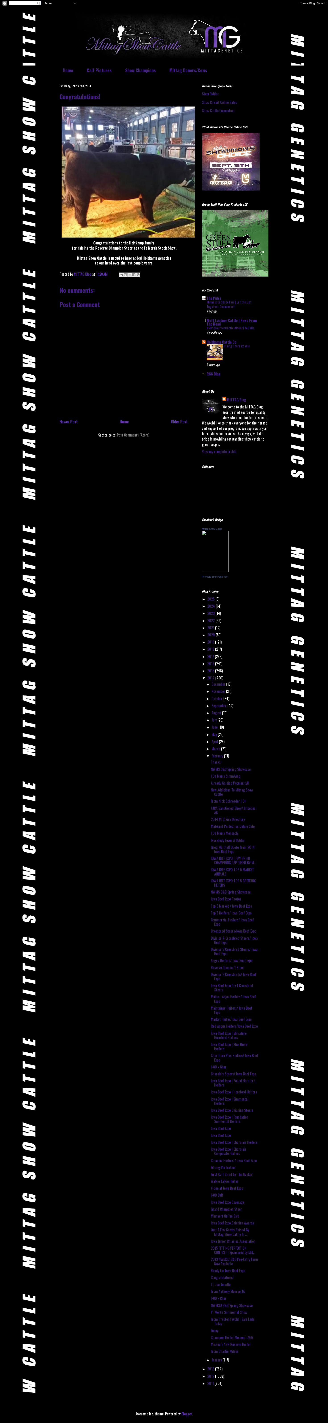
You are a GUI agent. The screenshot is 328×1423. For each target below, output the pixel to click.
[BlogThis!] (125, 275)
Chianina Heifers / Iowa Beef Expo (234, 1160)
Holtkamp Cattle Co (221, 342)
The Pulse (214, 298)
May (215, 734)
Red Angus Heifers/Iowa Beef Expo (234, 1026)
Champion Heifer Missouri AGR (232, 1337)
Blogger (186, 1414)
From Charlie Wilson (225, 1351)
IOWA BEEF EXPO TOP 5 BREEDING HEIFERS (233, 883)
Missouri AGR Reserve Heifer (231, 1344)
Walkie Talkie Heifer (224, 1181)
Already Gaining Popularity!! (230, 783)
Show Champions (140, 70)
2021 (211, 627)
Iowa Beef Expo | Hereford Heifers (234, 1092)
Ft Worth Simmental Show (229, 1312)
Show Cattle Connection (218, 110)
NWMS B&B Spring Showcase (231, 769)
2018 (211, 649)
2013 (211, 1369)
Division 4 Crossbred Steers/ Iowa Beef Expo (234, 940)
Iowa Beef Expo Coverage (227, 1202)
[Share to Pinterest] (138, 275)
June (215, 727)
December (219, 684)
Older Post (179, 421)
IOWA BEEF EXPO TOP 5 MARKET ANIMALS (232, 872)
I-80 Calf (217, 1195)
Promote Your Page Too (215, 576)
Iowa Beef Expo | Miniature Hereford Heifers (229, 1035)
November (219, 691)
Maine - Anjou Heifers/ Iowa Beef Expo (233, 999)
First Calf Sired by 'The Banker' (232, 1174)
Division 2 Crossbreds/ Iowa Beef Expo (233, 976)
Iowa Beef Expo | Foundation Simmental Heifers (229, 1119)
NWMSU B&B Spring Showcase (232, 1305)
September (219, 705)
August (217, 713)
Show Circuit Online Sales (219, 102)
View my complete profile (219, 451)
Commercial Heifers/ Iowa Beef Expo (232, 922)
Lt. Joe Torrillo (220, 1284)
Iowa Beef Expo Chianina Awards (232, 1223)
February (218, 756)
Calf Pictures (99, 70)
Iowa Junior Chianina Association (233, 1241)
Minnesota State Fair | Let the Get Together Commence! (229, 304)
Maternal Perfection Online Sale (233, 826)
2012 (211, 1376)
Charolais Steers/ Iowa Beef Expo (233, 1073)
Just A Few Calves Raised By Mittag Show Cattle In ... (230, 1232)
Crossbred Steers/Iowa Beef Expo (233, 931)
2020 (211, 635)
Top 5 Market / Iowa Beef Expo (231, 906)
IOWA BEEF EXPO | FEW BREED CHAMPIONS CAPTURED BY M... (233, 860)
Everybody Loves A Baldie (227, 840)
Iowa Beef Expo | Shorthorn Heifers (229, 1046)
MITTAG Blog (236, 399)
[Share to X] (129, 275)
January (217, 1360)
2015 (211, 670)
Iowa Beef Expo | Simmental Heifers (229, 1101)
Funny (214, 1330)
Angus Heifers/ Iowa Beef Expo (231, 960)
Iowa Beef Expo (221, 1128)
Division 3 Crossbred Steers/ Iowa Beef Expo (234, 951)
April (215, 741)
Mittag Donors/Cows (188, 70)
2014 (211, 678)
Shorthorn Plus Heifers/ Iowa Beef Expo (234, 1057)
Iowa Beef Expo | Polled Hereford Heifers (233, 1083)
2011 (211, 1383)
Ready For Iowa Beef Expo (228, 1270)
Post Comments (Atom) (133, 435)
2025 (211, 599)
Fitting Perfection (223, 1167)
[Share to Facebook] (134, 275)
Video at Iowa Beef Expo (227, 1188)
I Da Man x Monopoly (224, 833)
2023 (211, 613)
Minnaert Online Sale (225, 1216)
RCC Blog (213, 374)
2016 (211, 663)
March (216, 748)
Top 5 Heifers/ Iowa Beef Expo (231, 913)
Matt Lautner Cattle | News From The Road (232, 322)
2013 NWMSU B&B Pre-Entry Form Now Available (234, 1261)
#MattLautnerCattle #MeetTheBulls (230, 327)
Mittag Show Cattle (212, 528)
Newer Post (69, 421)
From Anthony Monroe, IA (228, 1291)
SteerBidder (210, 93)
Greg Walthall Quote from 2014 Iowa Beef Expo (233, 849)
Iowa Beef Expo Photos (226, 899)
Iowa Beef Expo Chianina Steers (232, 1110)
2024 (211, 606)
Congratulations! (222, 1277)
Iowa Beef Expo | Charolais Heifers (234, 1142)
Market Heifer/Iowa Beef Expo (231, 1019)
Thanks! (216, 762)
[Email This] (121, 275)
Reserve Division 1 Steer (227, 967)
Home (68, 70)
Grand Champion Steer (226, 1209)
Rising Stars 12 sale (237, 345)
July (215, 720)
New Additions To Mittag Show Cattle (232, 792)
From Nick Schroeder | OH (229, 801)
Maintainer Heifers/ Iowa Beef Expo (231, 1010)
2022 (211, 620)
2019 (211, 642)
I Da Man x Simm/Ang (225, 776)
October (217, 698)
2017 (211, 656)
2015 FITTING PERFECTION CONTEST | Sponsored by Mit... (233, 1250)
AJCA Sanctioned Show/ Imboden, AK (233, 810)
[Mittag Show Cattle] (215, 570)
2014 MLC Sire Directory (228, 819)
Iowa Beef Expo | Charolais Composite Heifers (228, 1151)
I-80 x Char (218, 1067)
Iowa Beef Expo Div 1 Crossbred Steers (232, 987)
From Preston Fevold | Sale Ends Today (232, 1321)
